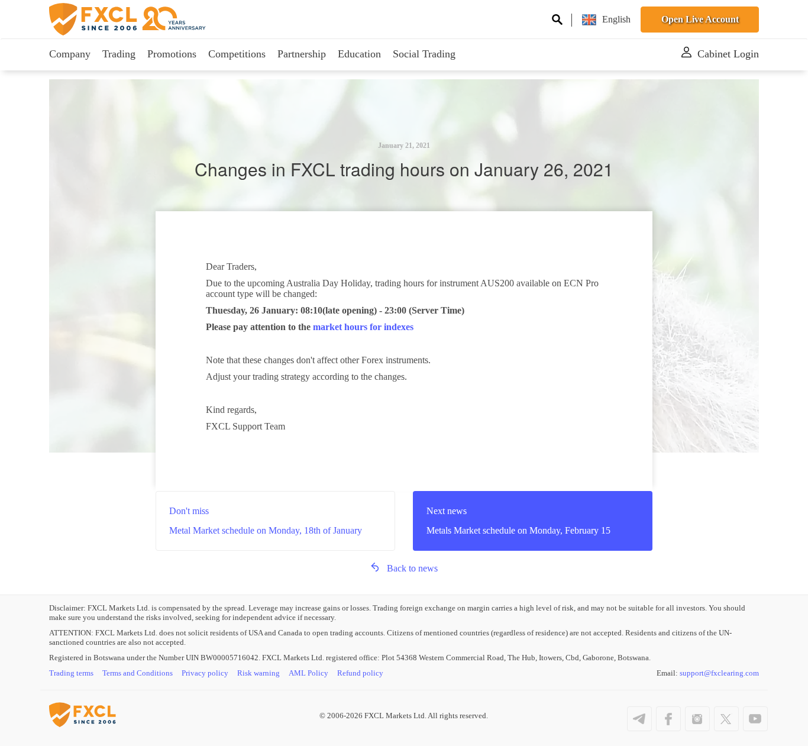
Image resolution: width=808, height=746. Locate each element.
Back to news (412, 568)
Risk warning (258, 673)
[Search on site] (557, 21)
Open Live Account (700, 19)
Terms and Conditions (137, 673)
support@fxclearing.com (719, 673)
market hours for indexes (363, 327)
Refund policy (360, 673)
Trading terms (71, 673)
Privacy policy (205, 673)
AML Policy (308, 673)
